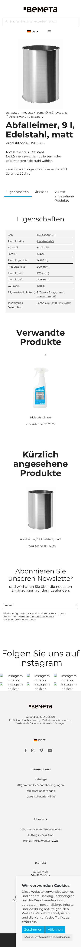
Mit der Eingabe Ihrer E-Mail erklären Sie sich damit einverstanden (34, 616)
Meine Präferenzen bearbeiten (47, 937)
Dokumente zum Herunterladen (40, 829)
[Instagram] (33, 750)
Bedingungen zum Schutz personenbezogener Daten (28, 618)
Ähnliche (41, 192)
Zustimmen (33, 929)
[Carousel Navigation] (40, 355)
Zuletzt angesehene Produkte (64, 196)
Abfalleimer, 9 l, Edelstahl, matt (28, 116)
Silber (40, 253)
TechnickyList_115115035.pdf (53, 302)
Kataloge (41, 779)
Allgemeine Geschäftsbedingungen (40, 785)
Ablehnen (55, 929)
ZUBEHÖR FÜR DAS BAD (52, 112)
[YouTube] (50, 750)
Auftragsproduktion (40, 835)
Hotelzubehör (45, 241)
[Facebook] (26, 750)
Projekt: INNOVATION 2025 (40, 840)
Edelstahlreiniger (40, 417)
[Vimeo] (42, 750)
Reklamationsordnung (40, 791)
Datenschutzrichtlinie (40, 796)
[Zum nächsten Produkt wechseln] (45, 355)
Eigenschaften (18, 192)
